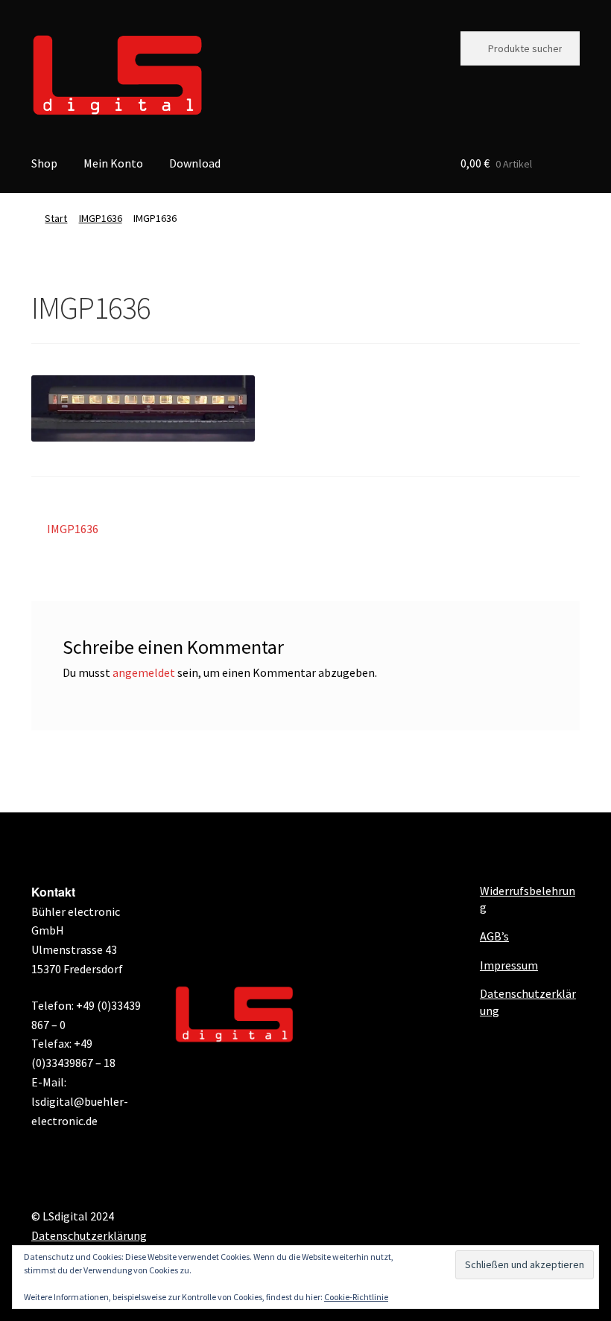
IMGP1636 (100, 218)
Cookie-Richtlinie (356, 1296)
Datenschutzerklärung (89, 1235)
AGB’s (494, 936)
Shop (44, 163)
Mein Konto (113, 163)
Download (195, 163)
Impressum (509, 965)
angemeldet (144, 672)
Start (56, 218)
